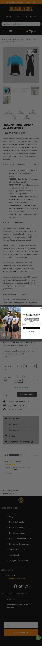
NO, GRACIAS (31, 331)
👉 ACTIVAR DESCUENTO (31, 328)
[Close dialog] (40, 308)
